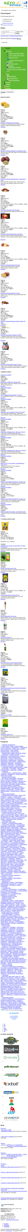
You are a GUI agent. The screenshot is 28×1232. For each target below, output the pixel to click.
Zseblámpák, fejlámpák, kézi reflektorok (11, 1006)
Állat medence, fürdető (7, 746)
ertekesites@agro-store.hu (7, 23)
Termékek (11, 66)
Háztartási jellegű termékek (8, 777)
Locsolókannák (11, 892)
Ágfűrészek (4, 840)
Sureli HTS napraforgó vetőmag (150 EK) (11, 335)
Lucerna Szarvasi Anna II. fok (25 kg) (10, 595)
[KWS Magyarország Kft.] (11, 1105)
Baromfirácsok (14, 747)
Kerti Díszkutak (12, 889)
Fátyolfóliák (12, 768)
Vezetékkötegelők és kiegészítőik (12, 1006)
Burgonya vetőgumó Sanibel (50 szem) (10, 293)
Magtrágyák (9, 969)
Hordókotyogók (11, 760)
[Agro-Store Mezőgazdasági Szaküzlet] (12, 7)
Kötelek (11, 882)
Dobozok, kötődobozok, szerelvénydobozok (12, 998)
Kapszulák (19, 760)
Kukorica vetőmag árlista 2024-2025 (10, 1172)
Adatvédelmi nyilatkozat (7, 1131)
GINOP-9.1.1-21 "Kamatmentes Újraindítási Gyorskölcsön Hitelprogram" (17, 1145)
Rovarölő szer (19, 941)
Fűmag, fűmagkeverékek (19, 980)
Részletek (3, 127)
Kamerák (15, 951)
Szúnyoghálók (14, 788)
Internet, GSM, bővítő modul (14, 949)
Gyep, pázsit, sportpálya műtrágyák (12, 967)
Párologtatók (15, 785)
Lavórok (22, 904)
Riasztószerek (11, 941)
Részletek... (3, 1153)
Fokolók (10, 758)
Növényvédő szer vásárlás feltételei (17, 69)
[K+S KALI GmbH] (11, 1113)
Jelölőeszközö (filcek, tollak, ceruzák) (14, 800)
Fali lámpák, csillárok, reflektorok (14, 1001)
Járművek (4, 823)
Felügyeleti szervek (13, 57)
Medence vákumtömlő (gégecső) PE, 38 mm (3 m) (13, 481)
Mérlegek (18, 858)
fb (4, 1026)
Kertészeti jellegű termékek (14, 823)
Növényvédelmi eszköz (9, 937)
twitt (5, 1028)
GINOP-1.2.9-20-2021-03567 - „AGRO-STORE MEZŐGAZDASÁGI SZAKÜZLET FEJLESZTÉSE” (14, 1156)
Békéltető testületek (13, 64)
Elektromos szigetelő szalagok (13, 999)
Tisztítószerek (9, 789)
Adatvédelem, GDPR (6, 1130)
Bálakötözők (4, 882)
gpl (4, 1031)
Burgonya (17, 977)
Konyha (10, 876)
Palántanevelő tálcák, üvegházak (15, 907)
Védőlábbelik (19, 923)
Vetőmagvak (4, 975)
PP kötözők (11, 885)
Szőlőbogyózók (20, 761)
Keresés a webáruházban (7, 92)
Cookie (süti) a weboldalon (7, 1136)
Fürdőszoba (4, 771)
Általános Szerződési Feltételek (16, 53)
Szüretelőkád (17, 763)
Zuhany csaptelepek (20, 774)
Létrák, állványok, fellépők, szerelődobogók (12, 803)
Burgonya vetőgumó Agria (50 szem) (10, 122)
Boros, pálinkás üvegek (13, 757)
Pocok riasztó (10, 938)
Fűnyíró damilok (15, 848)
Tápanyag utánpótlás (6, 965)
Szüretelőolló (13, 868)
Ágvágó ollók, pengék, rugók (16, 840)
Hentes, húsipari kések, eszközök (14, 782)
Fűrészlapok (21, 850)
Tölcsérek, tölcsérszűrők (16, 910)
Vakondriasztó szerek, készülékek (13, 819)
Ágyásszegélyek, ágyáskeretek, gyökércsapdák (13, 825)
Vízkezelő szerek (14, 791)
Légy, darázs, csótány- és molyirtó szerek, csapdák (13, 814)
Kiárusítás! (8, 88)
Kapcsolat (7, 82)
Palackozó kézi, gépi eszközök (12, 761)
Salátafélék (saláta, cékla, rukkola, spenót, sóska (12, 991)
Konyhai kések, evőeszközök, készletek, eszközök (13, 783)
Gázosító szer (11, 930)
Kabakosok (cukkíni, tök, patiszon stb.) (14, 985)
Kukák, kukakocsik (9, 904)
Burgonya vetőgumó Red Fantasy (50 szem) (11, 234)
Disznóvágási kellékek (10, 779)
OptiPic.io (21, 1010)
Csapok (8, 796)
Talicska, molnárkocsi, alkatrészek (11, 869)
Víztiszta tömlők (18, 765)
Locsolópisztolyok (9, 892)
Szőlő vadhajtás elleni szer (14, 942)
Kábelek (9, 951)
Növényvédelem (5, 925)
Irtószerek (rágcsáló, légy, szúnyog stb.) (11, 812)
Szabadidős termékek (10, 837)
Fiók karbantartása (13, 78)
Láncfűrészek (20, 857)
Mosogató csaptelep (6, 878)
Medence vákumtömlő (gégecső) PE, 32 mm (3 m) (13, 499)
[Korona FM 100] (11, 1044)
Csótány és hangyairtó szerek (8, 813)
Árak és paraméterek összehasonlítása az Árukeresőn (14, 1017)
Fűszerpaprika (18, 982)
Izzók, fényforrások (12, 1003)
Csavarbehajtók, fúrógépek (16, 843)
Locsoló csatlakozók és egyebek (14, 890)
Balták (9, 841)
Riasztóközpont (7, 955)
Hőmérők (20, 782)
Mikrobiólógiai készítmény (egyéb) (13, 935)
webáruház (6, 1225)
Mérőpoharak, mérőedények (13, 905)
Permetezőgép (11, 861)
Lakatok (8, 802)
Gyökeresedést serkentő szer (13, 930)
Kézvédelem (20, 918)
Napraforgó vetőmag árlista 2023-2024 (10, 1177)
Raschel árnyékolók (9, 834)
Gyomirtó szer (19, 931)
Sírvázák (8, 909)
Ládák (17, 904)
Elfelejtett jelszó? (5, 35)
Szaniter (23, 806)
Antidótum (12, 927)
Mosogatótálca (16, 878)
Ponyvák (11, 921)
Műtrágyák (9, 970)
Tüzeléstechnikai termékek (10, 808)
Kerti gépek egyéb (18, 855)
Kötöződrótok (18, 882)
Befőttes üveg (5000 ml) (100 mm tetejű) (11, 382)
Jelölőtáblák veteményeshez (12, 902)
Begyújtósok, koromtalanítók (8, 778)
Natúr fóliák (12, 770)
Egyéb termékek (12, 916)
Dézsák (11, 900)
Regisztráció (14, 38)
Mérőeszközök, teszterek (14, 1004)
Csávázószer (19, 927)
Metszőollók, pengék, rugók (15, 860)
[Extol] (11, 1087)
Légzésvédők (15, 920)
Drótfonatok (17, 798)
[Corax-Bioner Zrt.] (11, 1061)
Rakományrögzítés (14, 806)
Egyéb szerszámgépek (10, 845)
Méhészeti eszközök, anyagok (9, 896)
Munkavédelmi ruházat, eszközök (10, 913)
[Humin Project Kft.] (11, 1070)
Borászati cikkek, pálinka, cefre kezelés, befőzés (13, 753)
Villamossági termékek (7, 997)
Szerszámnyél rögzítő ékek (13, 867)
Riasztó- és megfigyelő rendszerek (10, 945)
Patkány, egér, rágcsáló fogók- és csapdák (14, 815)
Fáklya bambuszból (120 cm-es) (8, 616)
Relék (23, 1004)
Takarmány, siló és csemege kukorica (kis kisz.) (13, 992)
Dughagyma (11, 979)
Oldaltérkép (6, 1226)
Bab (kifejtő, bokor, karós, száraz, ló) (10, 976)
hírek (8, 71)
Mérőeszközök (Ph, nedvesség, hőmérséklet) (11, 831)
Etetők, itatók (15, 749)
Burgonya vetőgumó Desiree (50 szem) (10, 265)
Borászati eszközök (13, 756)
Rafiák (17, 885)
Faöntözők (4, 889)
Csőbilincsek (9, 798)
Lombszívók (11, 858)
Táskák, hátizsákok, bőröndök (13, 922)
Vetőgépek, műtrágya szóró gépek (15, 871)
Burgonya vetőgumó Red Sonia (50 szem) (11, 364)
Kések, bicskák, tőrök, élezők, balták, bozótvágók (14, 960)
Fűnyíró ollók (8, 850)
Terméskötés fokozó (16, 944)
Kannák (17, 903)
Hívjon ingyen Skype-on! (7, 24)
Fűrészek (15, 850)
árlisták (2, 1165)
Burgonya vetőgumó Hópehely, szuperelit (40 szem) (13, 151)
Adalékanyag (5, 927)
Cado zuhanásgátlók (6, 914)
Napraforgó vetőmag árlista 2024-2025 (10, 1167)
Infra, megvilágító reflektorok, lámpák (15, 948)
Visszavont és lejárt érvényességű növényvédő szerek (14, 1191)
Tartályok (6, 910)
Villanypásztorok (14, 751)
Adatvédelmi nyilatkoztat (14, 67)
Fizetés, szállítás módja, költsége (16, 55)
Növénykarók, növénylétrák (11, 833)
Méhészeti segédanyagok (7, 897)
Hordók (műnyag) (17, 902)
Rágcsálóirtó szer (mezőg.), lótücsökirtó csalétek (12, 939)
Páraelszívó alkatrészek (11, 878)
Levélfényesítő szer (18, 934)
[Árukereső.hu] (14, 1013)
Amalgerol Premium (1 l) (7, 734)
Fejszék (21, 847)
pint (5, 1025)
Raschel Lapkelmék (12, 836)
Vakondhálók (20, 837)
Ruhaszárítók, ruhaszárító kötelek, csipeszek (11, 786)
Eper (17, 979)
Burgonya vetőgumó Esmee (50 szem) (10, 210)
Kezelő (20, 951)
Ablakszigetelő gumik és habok (9, 795)
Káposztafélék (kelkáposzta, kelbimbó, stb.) (11, 987)
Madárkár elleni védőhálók (12, 830)
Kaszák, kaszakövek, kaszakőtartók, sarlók (12, 853)
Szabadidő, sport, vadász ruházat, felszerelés (12, 958)
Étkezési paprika (7, 980)
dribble (5, 1029)
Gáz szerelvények (20, 799)
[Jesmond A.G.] (11, 1122)
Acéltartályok (5, 754)
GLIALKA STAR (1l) (6, 637)
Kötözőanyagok (5, 881)
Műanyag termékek (6, 899)
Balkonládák (4, 900)
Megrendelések (12, 76)
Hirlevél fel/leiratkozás (14, 80)
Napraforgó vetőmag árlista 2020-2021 (10, 1183)
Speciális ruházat (18, 921)
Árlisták (7, 86)
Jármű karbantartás (6, 820)
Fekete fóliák (20, 768)
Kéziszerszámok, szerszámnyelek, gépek (11, 838)
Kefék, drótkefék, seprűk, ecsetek (11, 855)
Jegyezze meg (19, 31)
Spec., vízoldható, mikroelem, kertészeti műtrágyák (12, 971)
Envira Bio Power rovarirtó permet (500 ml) (11, 662)
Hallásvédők (9, 917)
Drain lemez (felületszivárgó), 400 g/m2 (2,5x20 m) (13, 450)
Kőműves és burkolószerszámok (13, 856)
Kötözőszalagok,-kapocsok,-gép (12, 883)
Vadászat (9, 963)
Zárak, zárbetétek (17, 810)
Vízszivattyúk (8, 874)
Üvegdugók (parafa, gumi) (12, 765)
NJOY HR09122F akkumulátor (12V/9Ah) (11, 395)
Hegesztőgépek (11, 851)
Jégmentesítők (14, 827)
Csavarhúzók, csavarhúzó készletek (13, 843)
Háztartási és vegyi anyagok (17, 781)
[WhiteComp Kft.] (11, 1053)
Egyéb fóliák (4, 768)
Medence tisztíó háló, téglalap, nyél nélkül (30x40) (13, 511)
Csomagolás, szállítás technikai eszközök (11, 767)
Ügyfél (7, 74)
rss (4, 1024)
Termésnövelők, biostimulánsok (14, 973)
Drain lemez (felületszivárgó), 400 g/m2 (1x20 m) (13, 432)
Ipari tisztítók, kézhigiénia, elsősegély (14, 918)
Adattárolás (4, 947)
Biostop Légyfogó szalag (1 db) (8, 568)
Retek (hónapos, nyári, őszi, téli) (13, 990)
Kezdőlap (7, 48)
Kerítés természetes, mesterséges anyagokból (12, 828)
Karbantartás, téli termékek (8, 822)
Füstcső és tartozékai (9, 799)
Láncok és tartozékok (17, 802)
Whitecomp (9, 1230)
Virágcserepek (15, 911)
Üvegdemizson (18, 764)
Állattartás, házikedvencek (8, 744)
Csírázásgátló (11, 928)
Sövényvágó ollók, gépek (12, 863)
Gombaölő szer (19, 930)
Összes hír (3, 1128)
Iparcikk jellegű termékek (8, 794)
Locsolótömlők (11, 895)
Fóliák (25, 767)
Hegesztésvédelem (18, 917)
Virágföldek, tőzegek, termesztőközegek (11, 1008)
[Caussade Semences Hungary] (11, 1079)
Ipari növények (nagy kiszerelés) (16, 984)
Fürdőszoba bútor (6, 772)
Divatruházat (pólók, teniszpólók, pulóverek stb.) (13, 959)
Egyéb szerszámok (13, 847)
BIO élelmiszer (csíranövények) (12, 977)
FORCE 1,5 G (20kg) (6, 714)
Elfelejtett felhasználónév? (16, 35)
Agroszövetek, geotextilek (8, 824)
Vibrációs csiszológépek (19, 872)
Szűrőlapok (10, 764)
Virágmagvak (8, 994)
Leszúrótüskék (21, 889)
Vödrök (9, 810)
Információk (8, 51)
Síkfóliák (19, 770)
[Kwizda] (11, 1096)
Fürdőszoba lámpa (16, 772)
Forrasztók (7, 848)
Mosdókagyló (10, 774)
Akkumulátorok (12, 947)
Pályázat (3, 1143)
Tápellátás (15, 956)
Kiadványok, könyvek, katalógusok (10, 875)
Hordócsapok (17, 758)
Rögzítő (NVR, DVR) (18, 955)
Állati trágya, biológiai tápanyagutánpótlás (12, 966)
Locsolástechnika (6, 888)
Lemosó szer (9, 934)
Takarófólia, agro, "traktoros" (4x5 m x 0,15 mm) (13, 412)
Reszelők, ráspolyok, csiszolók (14, 862)
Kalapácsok (14, 852)
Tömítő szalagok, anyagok (11, 808)
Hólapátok (19, 851)
